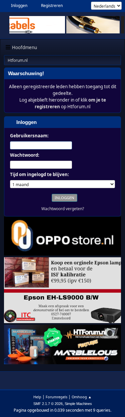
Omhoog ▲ (82, 396)
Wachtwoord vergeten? (62, 209)
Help (37, 396)
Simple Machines (78, 404)
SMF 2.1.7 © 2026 (48, 404)
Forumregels (56, 396)
